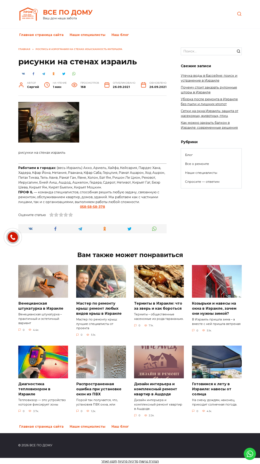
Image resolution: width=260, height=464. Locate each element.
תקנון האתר (109, 461)
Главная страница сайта (41, 35)
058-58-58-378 (92, 207)
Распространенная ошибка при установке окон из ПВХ (98, 389)
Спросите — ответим (202, 182)
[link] (250, 457)
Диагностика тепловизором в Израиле (34, 389)
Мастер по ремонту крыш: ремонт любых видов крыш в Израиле (99, 308)
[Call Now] (13, 237)
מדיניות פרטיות (128, 461)
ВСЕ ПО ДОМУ (68, 12)
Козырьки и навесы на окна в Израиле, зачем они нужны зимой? (214, 308)
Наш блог (120, 35)
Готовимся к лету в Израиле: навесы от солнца (211, 389)
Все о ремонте (197, 164)
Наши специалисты (87, 35)
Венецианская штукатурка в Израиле (40, 305)
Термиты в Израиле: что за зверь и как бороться (158, 305)
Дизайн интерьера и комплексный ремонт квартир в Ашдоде (155, 389)
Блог (189, 155)
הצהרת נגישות (149, 461)
